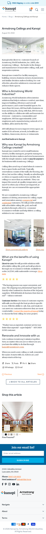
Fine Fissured (8, 437)
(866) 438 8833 (14, 477)
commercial (27, 200)
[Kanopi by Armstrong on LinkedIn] (18, 484)
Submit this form (24, 479)
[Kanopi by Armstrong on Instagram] (9, 484)
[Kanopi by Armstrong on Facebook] (3, 484)
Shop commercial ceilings (17, 249)
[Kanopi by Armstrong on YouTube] (14, 484)
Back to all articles (23, 381)
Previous (8, 374)
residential (6, 203)
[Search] (36, 10)
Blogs (11, 16)
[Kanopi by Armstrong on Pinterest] (5, 484)
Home (4, 16)
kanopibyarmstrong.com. (13, 347)
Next (40, 374)
